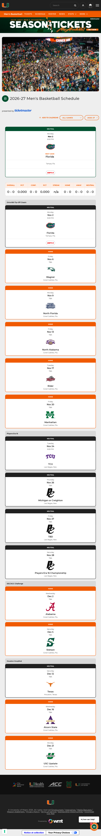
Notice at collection (34, 832)
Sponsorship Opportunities (70, 812)
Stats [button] (71, 14)
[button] (97, 5)
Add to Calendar (50, 118)
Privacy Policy (33, 812)
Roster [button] (52, 14)
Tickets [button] (28, 14)
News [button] (62, 14)
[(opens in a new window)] (18, 784)
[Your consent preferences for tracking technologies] (4, 831)
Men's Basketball (13, 14)
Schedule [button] (40, 14)
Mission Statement (16, 812)
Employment (57, 810)
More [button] (82, 14)
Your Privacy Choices (59, 832)
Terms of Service (49, 812)
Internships (70, 810)
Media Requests (84, 810)
